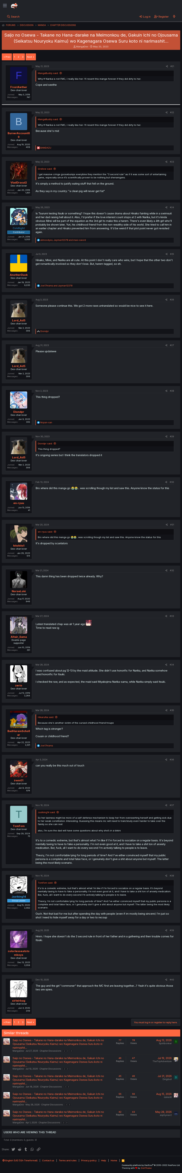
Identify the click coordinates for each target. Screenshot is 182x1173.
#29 (172, 436)
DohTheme (146, 1168)
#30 (172, 482)
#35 (172, 710)
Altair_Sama (19, 636)
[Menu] (5, 5)
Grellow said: (45, 168)
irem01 (18, 780)
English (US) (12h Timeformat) (21, 1160)
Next (29, 56)
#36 (172, 759)
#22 (172, 112)
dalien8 (168, 1097)
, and (63, 240)
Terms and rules (68, 1160)
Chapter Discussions (50, 1050)
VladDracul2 (18, 182)
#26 (172, 299)
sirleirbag (18, 1000)
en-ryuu (18, 503)
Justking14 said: (46, 812)
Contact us (48, 1160)
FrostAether (18, 87)
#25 (172, 254)
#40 (172, 979)
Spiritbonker (165, 1043)
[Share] (167, 66)
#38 (172, 875)
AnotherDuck (19, 274)
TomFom (19, 826)
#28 (172, 391)
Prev (8, 56)
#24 (172, 207)
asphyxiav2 (166, 1115)
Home (114, 1160)
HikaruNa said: (46, 717)
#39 (172, 930)
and (56, 285)
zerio (18, 685)
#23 (172, 161)
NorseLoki (19, 591)
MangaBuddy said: (48, 73)
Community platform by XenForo (151, 1165)
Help (103, 1160)
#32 (172, 570)
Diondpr (18, 411)
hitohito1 (18, 545)
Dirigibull (167, 1079)
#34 (172, 664)
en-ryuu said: (45, 531)
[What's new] (174, 16)
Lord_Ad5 (18, 320)
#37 (172, 805)
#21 (172, 66)
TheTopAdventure (162, 1061)
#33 (172, 616)
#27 (172, 345)
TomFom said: (45, 882)
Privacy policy (89, 1160)
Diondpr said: (45, 443)
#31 (172, 524)
